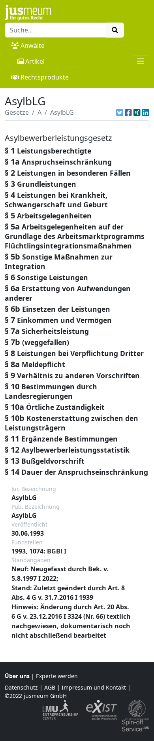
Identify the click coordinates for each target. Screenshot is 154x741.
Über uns (17, 676)
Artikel (35, 61)
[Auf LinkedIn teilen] (145, 112)
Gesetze (17, 112)
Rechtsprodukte (45, 77)
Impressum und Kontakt (94, 687)
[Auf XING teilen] (137, 112)
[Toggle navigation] (140, 61)
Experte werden (57, 676)
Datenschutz (21, 687)
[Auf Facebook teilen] (128, 112)
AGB (49, 687)
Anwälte (33, 45)
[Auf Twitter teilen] (119, 112)
